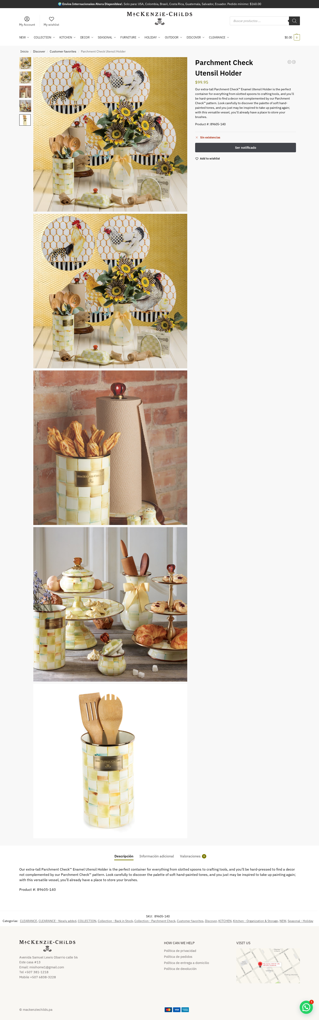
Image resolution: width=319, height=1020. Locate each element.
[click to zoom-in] (110, 134)
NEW (283, 921)
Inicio (24, 51)
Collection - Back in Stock (115, 921)
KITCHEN (225, 921)
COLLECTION (87, 921)
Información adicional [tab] (156, 856)
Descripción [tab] (123, 856)
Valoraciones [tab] (192, 856)
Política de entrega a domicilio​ (186, 963)
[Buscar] (294, 20)
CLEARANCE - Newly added (57, 921)
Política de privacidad (180, 951)
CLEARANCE (28, 921)
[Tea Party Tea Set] (289, 62)
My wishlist (51, 25)
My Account (27, 25)
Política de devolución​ (180, 969)
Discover (39, 51)
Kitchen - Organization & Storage (255, 921)
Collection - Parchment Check (154, 921)
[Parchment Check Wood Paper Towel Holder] (294, 62)
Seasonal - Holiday (300, 921)
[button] (292, 37)
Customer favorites (63, 51)
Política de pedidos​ (178, 957)
